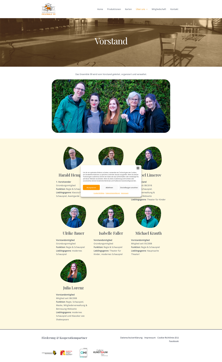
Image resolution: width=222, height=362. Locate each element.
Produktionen (114, 9)
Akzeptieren (91, 187)
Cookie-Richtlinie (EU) (168, 337)
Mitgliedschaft (159, 9)
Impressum (124, 193)
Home (100, 9)
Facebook (174, 341)
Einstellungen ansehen (129, 187)
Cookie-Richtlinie (99, 193)
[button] (138, 168)
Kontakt (174, 9)
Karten (128, 9)
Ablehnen (109, 187)
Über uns (140, 9)
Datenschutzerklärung (113, 193)
